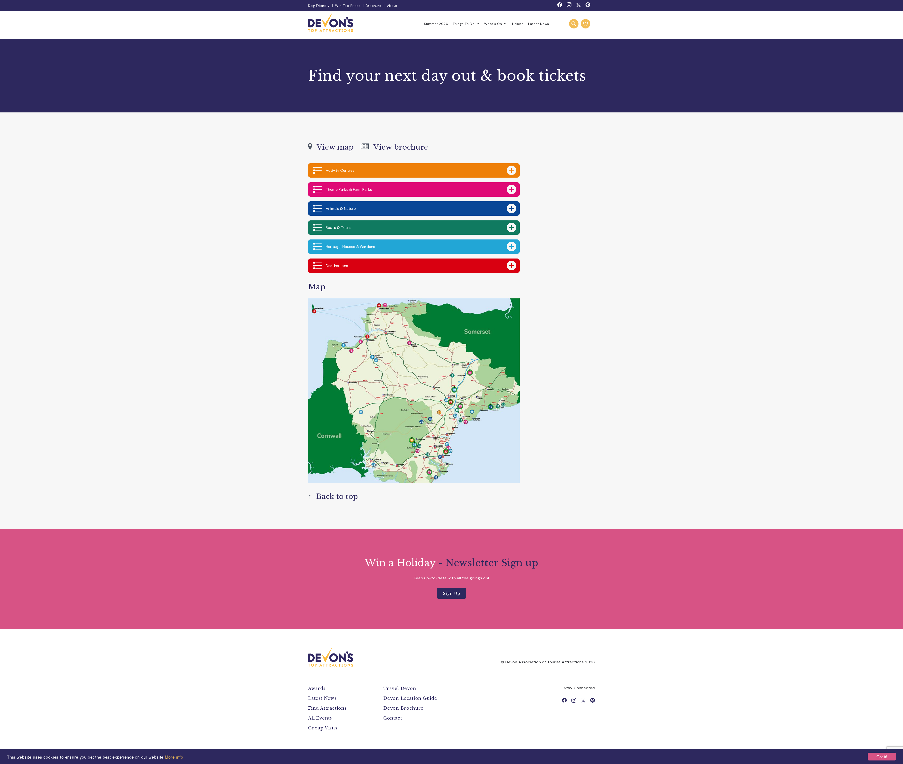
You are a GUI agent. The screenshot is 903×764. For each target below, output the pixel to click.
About (392, 6)
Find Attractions (327, 708)
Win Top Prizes (347, 6)
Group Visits (323, 728)
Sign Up (451, 593)
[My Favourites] (585, 23)
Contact (392, 718)
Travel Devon (399, 688)
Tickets (517, 24)
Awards (316, 688)
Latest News (538, 24)
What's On (493, 24)
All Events (320, 718)
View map (333, 147)
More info (174, 757)
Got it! (881, 757)
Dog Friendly (319, 6)
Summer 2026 (436, 24)
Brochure (373, 6)
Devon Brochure (403, 708)
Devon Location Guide (410, 698)
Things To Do (464, 24)
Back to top (333, 496)
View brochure (398, 147)
